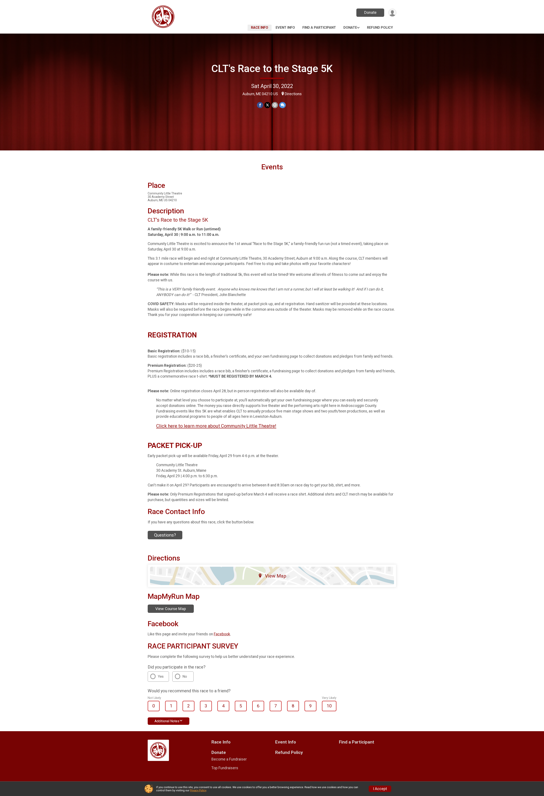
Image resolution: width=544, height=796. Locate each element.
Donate (370, 12)
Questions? (165, 535)
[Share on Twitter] (267, 105)
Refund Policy (380, 27)
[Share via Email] (275, 105)
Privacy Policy (198, 790)
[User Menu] (392, 13)
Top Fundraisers (224, 768)
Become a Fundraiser (229, 759)
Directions (293, 94)
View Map (275, 576)
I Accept (380, 789)
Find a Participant (319, 27)
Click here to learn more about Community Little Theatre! (216, 426)
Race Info (259, 27)
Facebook (222, 634)
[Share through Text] (282, 105)
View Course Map (170, 608)
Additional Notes (166, 721)
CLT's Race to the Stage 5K (272, 68)
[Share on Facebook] (260, 105)
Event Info (285, 27)
